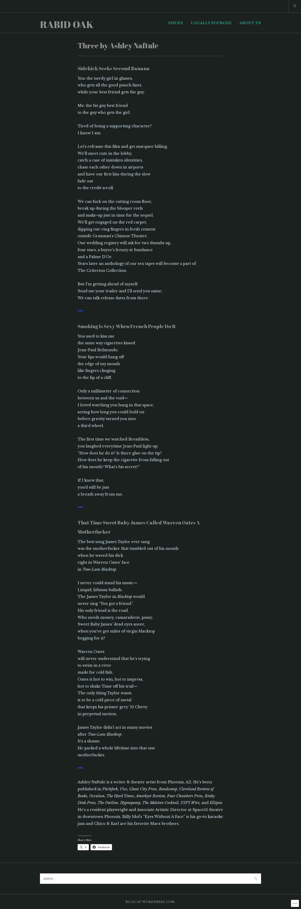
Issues (175, 23)
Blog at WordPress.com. (150, 902)
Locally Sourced (211, 23)
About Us (250, 23)
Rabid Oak (66, 24)
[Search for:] (295, 6)
